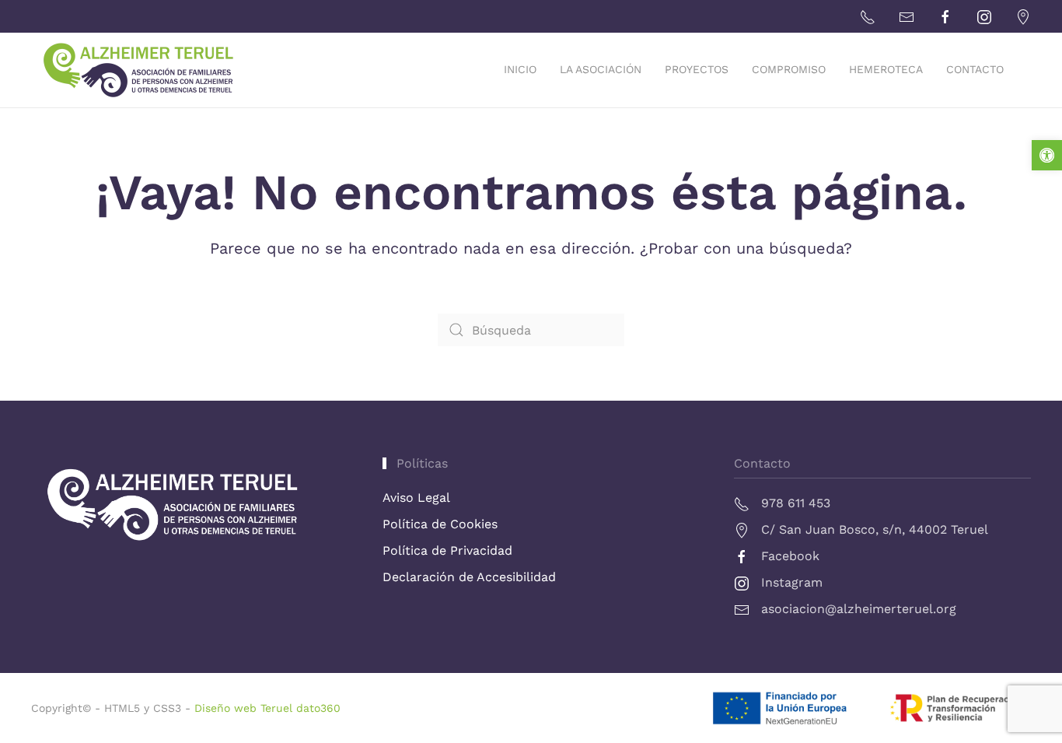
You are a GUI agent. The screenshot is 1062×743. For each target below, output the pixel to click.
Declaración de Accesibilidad (469, 577)
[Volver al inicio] (146, 70)
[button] (1047, 155)
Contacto (975, 69)
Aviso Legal (416, 497)
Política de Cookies (440, 524)
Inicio (520, 69)
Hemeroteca (886, 69)
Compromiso (789, 69)
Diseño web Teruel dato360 (267, 708)
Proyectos (696, 69)
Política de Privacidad (447, 550)
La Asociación (600, 69)
